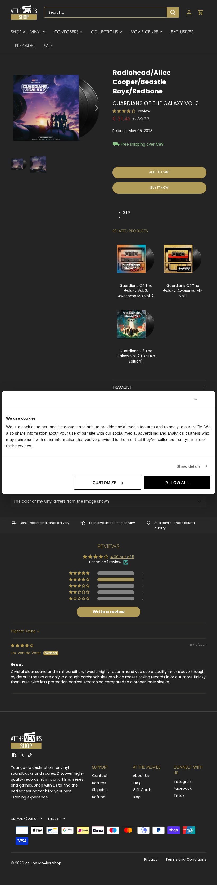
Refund (98, 797)
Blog (137, 797)
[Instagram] (22, 754)
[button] (124, 111)
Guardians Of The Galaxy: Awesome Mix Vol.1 (182, 291)
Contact (100, 775)
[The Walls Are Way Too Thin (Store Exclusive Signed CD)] (136, 259)
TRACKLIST (122, 387)
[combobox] (105, 12)
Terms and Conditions (185, 859)
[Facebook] (14, 754)
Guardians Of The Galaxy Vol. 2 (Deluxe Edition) (136, 356)
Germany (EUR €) (24, 819)
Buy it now (159, 188)
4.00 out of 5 (122, 556)
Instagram (183, 781)
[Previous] (24, 108)
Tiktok (179, 795)
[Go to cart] (200, 12)
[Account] (189, 12)
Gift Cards (142, 789)
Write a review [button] (109, 612)
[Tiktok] (30, 754)
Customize (104, 482)
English (54, 819)
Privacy (150, 859)
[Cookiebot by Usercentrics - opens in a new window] (174, 399)
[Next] (89, 108)
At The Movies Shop (43, 863)
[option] (57, 108)
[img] (22, 645)
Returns (99, 782)
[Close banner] (209, 399)
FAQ (136, 782)
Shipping (100, 789)
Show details (189, 466)
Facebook (183, 788)
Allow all (177, 482)
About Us (141, 775)
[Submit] (173, 12)
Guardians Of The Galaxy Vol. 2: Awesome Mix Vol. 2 (136, 291)
